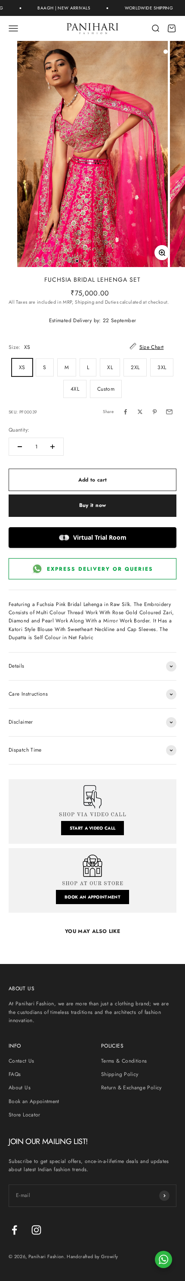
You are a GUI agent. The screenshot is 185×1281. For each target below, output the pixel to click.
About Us (20, 1087)
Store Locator (24, 1115)
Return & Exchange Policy (131, 1087)
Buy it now (92, 505)
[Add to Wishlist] (165, 52)
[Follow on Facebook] (14, 1230)
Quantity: (19, 430)
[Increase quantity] (52, 446)
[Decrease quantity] (20, 446)
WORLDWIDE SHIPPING (143, 8)
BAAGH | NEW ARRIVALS (58, 8)
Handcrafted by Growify (92, 1256)
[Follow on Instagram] (36, 1230)
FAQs (15, 1074)
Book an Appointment (34, 1101)
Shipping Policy (119, 1074)
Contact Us (21, 1061)
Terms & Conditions (124, 1061)
